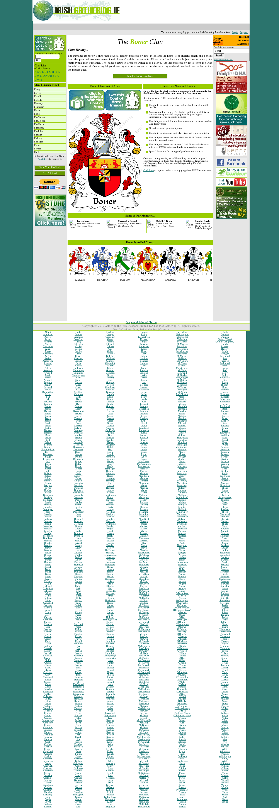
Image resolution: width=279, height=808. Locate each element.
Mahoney (144, 495)
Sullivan (225, 596)
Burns (48, 564)
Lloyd (144, 423)
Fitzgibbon (78, 687)
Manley (144, 509)
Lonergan (144, 430)
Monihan (182, 442)
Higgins (110, 586)
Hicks (110, 584)
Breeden (48, 514)
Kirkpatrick (144, 337)
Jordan (110, 703)
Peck (182, 754)
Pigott (182, 773)
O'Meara (182, 687)
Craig (78, 332)
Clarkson (47, 672)
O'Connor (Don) (182, 607)
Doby (78, 471)
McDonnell (144, 670)
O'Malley (182, 682)
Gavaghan (78, 794)
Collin (48, 703)
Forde (78, 725)
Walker (224, 708)
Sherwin (225, 519)
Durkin (78, 581)
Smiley (224, 548)
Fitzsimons (78, 694)
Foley (78, 718)
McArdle (144, 560)
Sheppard (225, 514)
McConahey (144, 619)
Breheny (48, 519)
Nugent (182, 584)
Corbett (48, 754)
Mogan (182, 428)
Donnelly (78, 495)
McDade (144, 653)
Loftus (144, 425)
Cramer (78, 334)
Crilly (78, 341)
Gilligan (110, 356)
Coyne (48, 802)
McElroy (144, 684)
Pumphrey (182, 799)
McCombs (144, 617)
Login (235, 32)
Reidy (225, 373)
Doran (78, 504)
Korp (143, 351)
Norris (182, 579)
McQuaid (182, 373)
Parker (182, 737)
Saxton (224, 459)
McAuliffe (144, 564)
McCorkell (144, 627)
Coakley (48, 689)
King (110, 804)
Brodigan (48, 538)
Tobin (225, 651)
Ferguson (78, 660)
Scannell (225, 466)
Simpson (225, 528)
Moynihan (182, 483)
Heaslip (110, 543)
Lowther (144, 442)
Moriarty (182, 459)
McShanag (182, 382)
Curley (78, 380)
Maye (144, 545)
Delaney (78, 428)
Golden (110, 385)
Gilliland (110, 358)
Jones (110, 701)
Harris (110, 497)
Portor (182, 780)
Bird (48, 461)
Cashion (48, 646)
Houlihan (110, 641)
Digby (78, 461)
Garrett (78, 782)
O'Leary (182, 675)
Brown (47, 548)
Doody (78, 500)
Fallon (78, 629)
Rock (225, 409)
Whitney (225, 754)
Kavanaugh (110, 715)
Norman (182, 576)
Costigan (48, 780)
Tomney (225, 655)
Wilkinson (225, 763)
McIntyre (144, 787)
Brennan (48, 521)
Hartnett (110, 504)
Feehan (78, 651)
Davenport (78, 411)
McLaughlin (144, 806)
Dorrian (78, 507)
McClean (144, 603)
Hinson (110, 598)
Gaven (78, 797)
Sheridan (224, 516)
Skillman (224, 536)
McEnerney (144, 691)
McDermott (144, 660)
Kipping (144, 332)
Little (143, 421)
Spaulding (225, 555)
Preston (182, 792)
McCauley (144, 598)
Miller (182, 413)
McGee (144, 713)
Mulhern (182, 495)
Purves (182, 806)
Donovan (78, 497)
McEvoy (144, 696)
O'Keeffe (182, 670)
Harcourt (110, 478)
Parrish (182, 739)
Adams (47, 339)
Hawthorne (110, 524)
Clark (48, 667)
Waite (225, 703)
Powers (182, 787)
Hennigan (110, 564)
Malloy (144, 500)
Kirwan (144, 339)
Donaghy (78, 483)
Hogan (110, 612)
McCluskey (144, 610)
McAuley (144, 562)
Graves (110, 411)
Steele (225, 574)
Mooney (182, 449)
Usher (225, 689)
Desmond (78, 445)
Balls (48, 399)
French (78, 749)
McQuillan (182, 380)
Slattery (225, 540)
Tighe (225, 643)
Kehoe (110, 742)
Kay (110, 718)
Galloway (78, 768)
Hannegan (110, 469)
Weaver (225, 734)
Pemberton (182, 761)
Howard (110, 646)
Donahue (78, 485)
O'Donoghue (182, 624)
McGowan (144, 749)
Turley (224, 677)
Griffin (110, 425)
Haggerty (110, 445)
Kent (110, 768)
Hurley (110, 665)
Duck (78, 550)
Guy (110, 435)
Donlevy (78, 490)
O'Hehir (182, 663)
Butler (48, 572)
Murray (182, 533)
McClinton (144, 605)
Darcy (78, 409)
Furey (78, 756)
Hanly (110, 466)
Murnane (182, 528)
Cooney (48, 746)
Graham (110, 406)
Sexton (224, 478)
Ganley (78, 775)
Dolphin (78, 480)
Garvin (78, 787)
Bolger (47, 476)
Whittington (225, 756)
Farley (78, 636)
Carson (47, 636)
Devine (78, 454)
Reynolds (225, 377)
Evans (78, 607)
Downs (78, 526)
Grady (110, 404)
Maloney (144, 504)
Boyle (48, 492)
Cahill (48, 584)
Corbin (47, 756)
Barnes (47, 409)
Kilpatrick (110, 799)
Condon (48, 711)
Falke (78, 627)
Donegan (78, 488)
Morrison (182, 471)
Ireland (110, 682)
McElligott (144, 682)
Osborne (182, 725)
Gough (110, 394)
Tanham (225, 615)
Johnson (110, 696)
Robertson (225, 399)
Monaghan (182, 437)
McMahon (182, 339)
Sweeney (224, 603)
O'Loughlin (182, 677)
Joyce (110, 706)
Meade (182, 397)
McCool (144, 624)
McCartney (144, 596)
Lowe (144, 440)
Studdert (225, 593)
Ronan (225, 418)
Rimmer (225, 389)
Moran (182, 454)
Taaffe (225, 605)
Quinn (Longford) (225, 341)
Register (244, 32)
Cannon (48, 607)
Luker (144, 447)
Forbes (78, 720)
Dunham (78, 572)
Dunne (78, 574)
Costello (48, 775)
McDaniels (144, 658)
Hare (110, 483)
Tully (225, 672)
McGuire (144, 775)
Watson (224, 727)
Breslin (47, 524)
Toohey (225, 658)
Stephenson (225, 579)
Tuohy (224, 675)
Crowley (78, 358)
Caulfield (48, 655)
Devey (78, 452)
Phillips (182, 768)
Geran (110, 339)
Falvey (78, 631)
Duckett (78, 552)
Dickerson (78, 459)
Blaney (47, 469)
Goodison (110, 387)
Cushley (78, 392)
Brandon (48, 507)
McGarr (144, 711)
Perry (182, 763)
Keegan (110, 732)
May (144, 543)
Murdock (182, 526)
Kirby (144, 334)
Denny (78, 437)
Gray (110, 413)
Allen (48, 349)
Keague (110, 720)
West (225, 742)
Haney (110, 461)
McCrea (144, 639)
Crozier (78, 361)
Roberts (225, 397)
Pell (182, 758)
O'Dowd (182, 627)
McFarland (143, 699)
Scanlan (225, 461)
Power (182, 785)
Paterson (182, 742)
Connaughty (48, 720)
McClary (144, 600)
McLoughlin (182, 334)
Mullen (182, 502)
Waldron (225, 706)
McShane (182, 385)
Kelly (110, 761)
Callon (48, 600)
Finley (78, 672)
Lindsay (144, 418)
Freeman (78, 746)
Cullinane (78, 368)
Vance (225, 694)
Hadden (110, 440)
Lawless (144, 385)
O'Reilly (182, 701)
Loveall (144, 437)
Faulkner (78, 643)
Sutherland (224, 600)
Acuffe (47, 337)
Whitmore (225, 751)
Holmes (110, 622)
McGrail (144, 754)
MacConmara (144, 464)
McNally (182, 358)
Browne (48, 550)
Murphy (182, 531)
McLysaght (182, 337)
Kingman (110, 806)
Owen (182, 727)
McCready (144, 641)
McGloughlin (144, 737)
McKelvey (144, 794)
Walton (224, 718)
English (78, 600)
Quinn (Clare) (225, 339)
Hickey (110, 581)
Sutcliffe (225, 598)
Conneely (48, 723)
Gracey (110, 401)
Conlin (47, 715)
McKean (144, 790)
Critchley (78, 344)
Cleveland (48, 677)
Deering (78, 425)
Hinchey (110, 593)
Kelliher (110, 758)
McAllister (144, 555)
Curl (78, 377)
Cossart (47, 773)
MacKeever (144, 466)
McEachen (144, 677)
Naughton (182, 545)
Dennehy (78, 433)
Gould (110, 397)
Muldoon (182, 492)
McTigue (182, 389)
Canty (48, 612)
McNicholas (182, 368)
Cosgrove (48, 770)
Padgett (182, 732)
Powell (182, 782)
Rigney (224, 385)
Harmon (110, 488)
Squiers (225, 557)
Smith (225, 550)
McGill (143, 718)
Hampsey (110, 459)
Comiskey (48, 708)
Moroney (182, 466)
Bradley (48, 497)
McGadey (144, 701)
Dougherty (78, 512)
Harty (110, 507)
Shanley (225, 492)
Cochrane (48, 691)
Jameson (110, 689)
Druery (78, 545)
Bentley (48, 447)
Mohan (182, 430)
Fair (78, 622)
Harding (110, 480)
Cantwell (48, 610)
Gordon (110, 389)
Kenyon (110, 770)
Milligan (182, 416)
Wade (225, 701)
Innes (110, 679)
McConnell (144, 622)
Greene (110, 418)
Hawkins (110, 521)
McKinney (144, 802)
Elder (78, 593)
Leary (144, 397)
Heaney (110, 538)
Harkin (110, 485)
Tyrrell (224, 687)
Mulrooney (182, 516)
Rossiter (225, 425)
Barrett (47, 413)
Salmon (225, 447)
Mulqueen (182, 514)
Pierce (182, 770)
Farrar (78, 639)
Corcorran (48, 761)
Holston (110, 624)
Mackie (144, 471)
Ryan (225, 442)
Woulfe (224, 785)
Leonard (144, 413)
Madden (144, 473)
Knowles (144, 344)
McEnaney (143, 687)
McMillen (182, 346)
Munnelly (182, 524)
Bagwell (48, 387)
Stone (225, 588)
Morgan (182, 457)
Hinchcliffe (110, 591)
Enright (78, 605)
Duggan (78, 562)
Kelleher (110, 749)
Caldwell (48, 586)
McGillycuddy (144, 720)
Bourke (48, 480)
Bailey (48, 389)
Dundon (78, 569)
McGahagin (144, 708)
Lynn (143, 454)
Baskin (47, 423)
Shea (225, 504)
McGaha (144, 706)
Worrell (225, 782)
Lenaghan (144, 409)
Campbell (48, 603)
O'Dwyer (182, 636)
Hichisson (110, 579)
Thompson (224, 629)
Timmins (224, 646)
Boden (48, 471)
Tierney (225, 641)
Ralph (225, 351)
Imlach (110, 675)
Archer (47, 358)
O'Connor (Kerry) (182, 610)
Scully (225, 473)
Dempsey (78, 430)
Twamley (225, 682)
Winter (224, 773)
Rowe (225, 430)
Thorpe (225, 639)
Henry (110, 567)
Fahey (78, 617)
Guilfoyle (110, 430)
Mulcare (182, 490)
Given (110, 368)
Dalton (78, 401)
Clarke (48, 670)
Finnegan (78, 677)
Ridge (225, 382)
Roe (225, 413)
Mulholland (182, 497)
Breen (48, 516)
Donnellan (78, 492)
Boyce (48, 488)
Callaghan (48, 588)
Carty (48, 641)
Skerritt (225, 533)
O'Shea (182, 711)
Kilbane (110, 787)
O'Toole (182, 718)
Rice (225, 380)
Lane (143, 365)
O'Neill (182, 696)
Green (110, 416)
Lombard (144, 428)
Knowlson (144, 346)
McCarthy (144, 593)
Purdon (182, 804)
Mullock (182, 509)
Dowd (78, 516)
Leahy (144, 394)
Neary (182, 548)
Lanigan (144, 373)
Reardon (225, 361)
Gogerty (110, 382)
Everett (78, 610)
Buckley (48, 557)
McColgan (144, 612)
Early (78, 588)
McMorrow (182, 351)
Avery (48, 377)
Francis (78, 742)
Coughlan (48, 785)
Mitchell (182, 423)
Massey (144, 533)
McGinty (144, 732)
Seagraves (225, 476)
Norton (182, 581)
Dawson (78, 418)
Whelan (225, 746)
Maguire (144, 488)
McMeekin (182, 344)
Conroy (48, 732)
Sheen (225, 512)
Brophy (48, 545)
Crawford (78, 339)
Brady (48, 502)
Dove (78, 514)
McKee (144, 792)
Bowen (47, 483)
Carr (48, 627)
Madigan (144, 480)
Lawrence (144, 389)
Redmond (225, 363)
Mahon (144, 492)
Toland (224, 653)
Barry (48, 418)
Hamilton (110, 457)
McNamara (182, 361)
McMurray (182, 356)
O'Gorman (182, 643)
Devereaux (78, 447)
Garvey (78, 785)
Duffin (78, 557)
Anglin (47, 356)
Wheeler (225, 744)
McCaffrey (143, 574)
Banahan (48, 401)
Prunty (182, 797)
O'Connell (182, 605)
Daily (78, 397)
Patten (182, 746)
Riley (225, 387)
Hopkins (110, 629)
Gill (110, 349)
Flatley (78, 703)
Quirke (224, 344)
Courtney (48, 790)
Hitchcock (110, 600)
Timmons (225, 648)
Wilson (224, 770)
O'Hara (182, 653)
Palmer (182, 734)
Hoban (110, 605)
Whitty (224, 758)
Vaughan (224, 699)
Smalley (225, 545)
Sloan (225, 543)
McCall (144, 576)
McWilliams (182, 394)
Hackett (110, 437)
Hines (110, 596)
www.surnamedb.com (223, 59)
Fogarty (78, 715)
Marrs (144, 524)
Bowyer (48, 485)
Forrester (78, 730)
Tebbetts (225, 622)
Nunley (182, 588)
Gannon (78, 778)
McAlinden (144, 552)
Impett (110, 677)
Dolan (78, 478)
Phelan (182, 766)
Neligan (182, 552)
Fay (78, 646)
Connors (48, 730)
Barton (47, 421)
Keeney (110, 739)
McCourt (144, 634)
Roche (225, 404)
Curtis (78, 387)
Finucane (78, 679)
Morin (182, 461)
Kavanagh (110, 713)
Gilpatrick (110, 363)
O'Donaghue (182, 619)
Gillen (110, 351)
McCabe (144, 569)
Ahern (48, 344)
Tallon (225, 612)
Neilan (182, 550)
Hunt (110, 660)
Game (78, 773)
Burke (48, 560)
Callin (48, 596)
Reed (224, 365)
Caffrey (48, 581)
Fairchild (78, 624)
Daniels (78, 406)
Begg (48, 435)
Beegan (48, 433)
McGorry (144, 744)
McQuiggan (182, 377)
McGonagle (144, 739)
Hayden (110, 526)
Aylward (48, 380)
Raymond (225, 356)
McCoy (144, 636)
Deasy (78, 423)
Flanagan (78, 699)
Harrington (110, 495)
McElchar (144, 679)
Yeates (225, 794)
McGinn (144, 727)
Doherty (78, 476)
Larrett (144, 377)
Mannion (143, 514)
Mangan (144, 507)
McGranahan (143, 756)
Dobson (78, 469)
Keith (110, 744)
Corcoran (48, 758)
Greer (110, 421)
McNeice (182, 363)
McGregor (144, 766)
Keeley (110, 734)
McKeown (144, 799)
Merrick (182, 411)
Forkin (78, 727)
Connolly (48, 727)
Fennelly (78, 655)
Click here (43, 159)
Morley (182, 464)
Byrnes (47, 579)
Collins (47, 706)
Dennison (78, 435)
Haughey (110, 519)
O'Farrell (182, 639)
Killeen (110, 794)
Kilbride (110, 790)
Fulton (78, 754)
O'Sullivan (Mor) (182, 715)
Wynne (224, 790)
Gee (78, 806)
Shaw (225, 502)
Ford (78, 723)
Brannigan (48, 509)
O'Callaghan (182, 600)
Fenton (78, 658)
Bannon (48, 404)
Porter (182, 778)
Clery (48, 675)
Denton (78, 440)
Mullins (182, 507)
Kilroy (110, 802)
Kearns (110, 727)
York (224, 797)
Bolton (47, 478)
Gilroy (110, 365)
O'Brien (182, 596)
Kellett (110, 754)
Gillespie (110, 353)
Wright (224, 787)
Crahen (47, 806)
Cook (48, 742)
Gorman (110, 392)
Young (224, 802)
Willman (225, 768)
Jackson (110, 687)
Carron (47, 634)
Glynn (110, 375)
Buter (48, 569)
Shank (225, 490)
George (110, 334)
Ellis (78, 598)
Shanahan (225, 485)
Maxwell (144, 540)
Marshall (144, 526)
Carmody (48, 619)
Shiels (225, 524)
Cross (78, 353)
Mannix (144, 516)
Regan (225, 368)
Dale (78, 399)
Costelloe (48, 778)
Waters (225, 725)
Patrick (182, 744)
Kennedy (110, 763)
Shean (225, 507)
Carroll (47, 631)
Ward (225, 720)
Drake (78, 531)
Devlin (78, 457)
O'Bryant (182, 598)
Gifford (110, 344)
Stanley (225, 567)
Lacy (143, 353)
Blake (48, 466)
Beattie (47, 428)
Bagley (47, 385)
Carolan (48, 624)
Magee (144, 485)
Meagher (182, 399)
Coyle (48, 799)
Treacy (224, 667)
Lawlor (144, 387)
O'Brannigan (182, 593)
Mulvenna (182, 521)
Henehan (110, 557)
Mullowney (182, 512)
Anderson (48, 353)
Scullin (224, 471)
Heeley (110, 548)
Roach (225, 392)
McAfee (144, 550)
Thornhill (225, 634)
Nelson (182, 555)
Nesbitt (182, 557)
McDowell (144, 675)
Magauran (144, 483)
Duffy (78, 560)
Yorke (225, 799)
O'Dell (182, 617)
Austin (48, 375)
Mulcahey (182, 485)
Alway (48, 351)
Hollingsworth (110, 619)
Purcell (182, 802)
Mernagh (182, 409)
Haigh (110, 447)
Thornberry (225, 631)
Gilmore (110, 361)
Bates (48, 425)
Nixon (182, 567)
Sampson (225, 449)
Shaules (225, 500)
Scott (224, 469)
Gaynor (78, 802)
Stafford (225, 564)
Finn (78, 675)
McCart (144, 586)
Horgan (110, 634)
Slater (225, 538)
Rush (224, 437)
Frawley (78, 744)
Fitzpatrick (78, 691)
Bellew (47, 442)
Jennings (110, 694)
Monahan (182, 440)
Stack (225, 562)
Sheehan (225, 509)
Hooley (110, 627)
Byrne (48, 576)
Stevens (225, 581)
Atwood (48, 373)
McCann (144, 581)
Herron (110, 569)
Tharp (225, 627)
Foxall (78, 737)
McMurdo (182, 353)
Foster (78, 732)
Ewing (78, 612)
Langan (144, 370)
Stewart (225, 584)
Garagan (78, 780)
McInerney (144, 785)
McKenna (144, 797)
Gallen (78, 766)
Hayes (110, 528)
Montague (182, 445)
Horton (110, 636)
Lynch (144, 452)
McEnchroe (144, 689)
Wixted (224, 775)
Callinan (48, 598)
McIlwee (144, 782)
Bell (48, 440)
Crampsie (78, 337)
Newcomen (182, 562)
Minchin (182, 418)
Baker (48, 394)
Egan (78, 591)
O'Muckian (182, 691)
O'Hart (182, 658)
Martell (144, 528)
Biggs (48, 457)
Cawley (48, 658)
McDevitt (144, 663)
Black (48, 464)
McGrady (144, 751)
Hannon (110, 471)
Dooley (78, 502)
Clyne (48, 687)
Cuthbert (78, 394)
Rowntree (225, 433)
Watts (225, 732)
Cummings (78, 370)
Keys (110, 780)
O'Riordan (182, 703)
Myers (182, 538)
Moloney (182, 435)
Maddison (144, 476)
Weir (225, 739)
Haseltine (110, 512)
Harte (110, 502)
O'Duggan (182, 634)
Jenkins (110, 691)
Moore (182, 452)
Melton (182, 404)
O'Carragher (182, 603)
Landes (144, 363)
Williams (225, 766)
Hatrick (110, 516)
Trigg (225, 670)
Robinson (225, 401)
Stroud (224, 591)
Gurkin (110, 433)
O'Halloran (182, 648)
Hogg (110, 615)
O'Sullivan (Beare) (182, 713)
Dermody (78, 442)
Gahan (78, 761)
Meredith (182, 406)
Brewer (47, 528)
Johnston (110, 699)
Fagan (78, 615)
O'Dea (182, 615)
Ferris (78, 663)
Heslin (110, 572)
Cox (48, 797)
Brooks (47, 543)
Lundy (144, 449)
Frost (78, 751)
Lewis (144, 416)
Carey (48, 615)
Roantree (224, 394)
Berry (48, 452)
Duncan (78, 567)
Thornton (225, 636)
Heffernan (110, 550)
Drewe (78, 540)
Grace (110, 399)
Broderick (48, 536)
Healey (110, 533)
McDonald (144, 667)
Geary (78, 804)
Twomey (225, 684)
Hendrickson (110, 555)
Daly (78, 404)
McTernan (182, 387)
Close (48, 684)
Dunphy (78, 576)
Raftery (225, 349)
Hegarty (110, 552)
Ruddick (225, 435)
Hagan (110, 442)
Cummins (78, 373)
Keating (110, 730)
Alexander (48, 346)
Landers (144, 361)
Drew (78, 538)
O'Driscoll (182, 629)
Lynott (144, 457)
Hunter (110, 663)
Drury (78, 548)
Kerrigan (110, 778)
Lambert (144, 358)
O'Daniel (182, 612)
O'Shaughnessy (182, 708)
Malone (144, 502)
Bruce (48, 552)
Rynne (225, 445)
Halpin (110, 452)
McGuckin (144, 768)
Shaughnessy (224, 497)
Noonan (182, 572)
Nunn (182, 591)
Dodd (78, 473)
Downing (78, 524)
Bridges (48, 531)
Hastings (110, 514)
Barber (47, 406)
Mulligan (182, 504)
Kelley (110, 756)
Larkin (144, 375)
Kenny (110, 766)
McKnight (144, 804)
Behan (48, 437)
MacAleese (143, 461)
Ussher (224, 691)
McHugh (144, 780)
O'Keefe (182, 667)
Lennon (144, 411)
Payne (182, 751)
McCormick (144, 631)
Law (144, 382)
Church (48, 663)
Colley (48, 699)
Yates (225, 792)
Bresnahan (48, 526)
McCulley (144, 648)
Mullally (182, 500)
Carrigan (48, 629)
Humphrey (110, 653)
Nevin (182, 560)
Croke (78, 346)
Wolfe (225, 778)
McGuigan (144, 770)
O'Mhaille (182, 689)
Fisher (78, 682)
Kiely (110, 782)
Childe (48, 660)
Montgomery (182, 447)
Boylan (47, 490)
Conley (47, 713)
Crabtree (48, 804)
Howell (110, 648)
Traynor (225, 665)
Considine (48, 734)
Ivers (110, 684)
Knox (144, 349)
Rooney (225, 421)
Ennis (78, 603)
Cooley (47, 744)
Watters (224, 730)
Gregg (110, 423)
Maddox (144, 478)
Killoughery (110, 797)
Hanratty (110, 473)
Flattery (78, 706)
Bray (48, 512)
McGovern (143, 746)
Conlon (48, 718)
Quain (225, 332)
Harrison (110, 500)
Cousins (48, 792)
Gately (78, 790)
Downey (78, 521)
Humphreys (110, 655)
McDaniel (144, 655)
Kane (110, 711)
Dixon (78, 466)
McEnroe (144, 694)
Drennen (78, 536)
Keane (110, 723)
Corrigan (47, 768)
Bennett (48, 445)
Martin (144, 531)
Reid (225, 370)
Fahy (78, 619)
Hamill (110, 454)
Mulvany (182, 519)
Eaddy (78, 586)
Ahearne (48, 341)
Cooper (48, 749)
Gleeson (110, 370)
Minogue (182, 421)
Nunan (182, 586)
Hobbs (110, 607)
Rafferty (225, 346)
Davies (78, 413)
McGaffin (144, 703)
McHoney (144, 778)
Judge (110, 708)
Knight (143, 341)
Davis (78, 416)
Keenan (110, 737)
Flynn (78, 713)
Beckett (48, 430)
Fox (78, 734)
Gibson (110, 341)
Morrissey (182, 473)
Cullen (78, 365)
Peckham (182, 756)
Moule (182, 478)
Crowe (78, 356)
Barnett (47, 411)
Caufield (48, 653)
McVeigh (182, 392)
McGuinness (144, 773)
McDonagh (144, 665)
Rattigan (225, 353)
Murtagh (182, 536)
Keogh (110, 773)
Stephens (224, 576)
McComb (144, 615)
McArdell (144, 557)
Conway (48, 737)
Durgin (78, 579)
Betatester (48, 454)
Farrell (78, 641)
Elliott (78, 596)
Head (110, 531)
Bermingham (47, 449)
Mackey (144, 469)
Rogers (224, 416)
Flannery (78, 701)
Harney (110, 490)
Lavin (144, 380)
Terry (225, 624)
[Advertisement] (50, 257)
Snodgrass (225, 552)
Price (182, 794)
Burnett (48, 562)
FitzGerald (78, 684)
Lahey (144, 356)
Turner (224, 679)
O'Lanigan (182, 672)
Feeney (78, 653)
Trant (225, 663)
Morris (182, 469)
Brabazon (48, 495)
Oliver (182, 720)
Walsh (225, 715)
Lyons (144, 459)
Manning (143, 512)
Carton (47, 639)
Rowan (224, 428)
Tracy (225, 660)
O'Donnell (182, 622)
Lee (144, 401)
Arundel (48, 363)
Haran (110, 476)
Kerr (110, 775)
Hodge (110, 610)
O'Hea (182, 660)
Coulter (48, 787)
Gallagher (78, 763)
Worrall (225, 780)
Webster (225, 737)
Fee (78, 648)
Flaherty (78, 696)
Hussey (110, 667)
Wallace (225, 713)
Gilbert (110, 346)
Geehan (110, 332)
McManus (182, 341)
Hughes (110, 651)
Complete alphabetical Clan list (141, 322)
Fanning (78, 634)
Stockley (225, 586)
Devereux (78, 449)
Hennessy (110, 562)
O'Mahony (182, 679)
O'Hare (182, 655)
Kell (110, 746)
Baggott (48, 382)
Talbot (225, 610)
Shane (225, 488)
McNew (182, 365)
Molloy (182, 433)
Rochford (225, 406)
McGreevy (144, 763)
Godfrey (110, 377)
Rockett (225, 411)
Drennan (78, 533)
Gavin (78, 799)
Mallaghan (144, 497)
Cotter (48, 782)
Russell (224, 440)
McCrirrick (144, 643)
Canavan (48, 605)
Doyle (78, 528)
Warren (224, 723)
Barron (47, 416)
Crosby (78, 351)
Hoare (110, 603)
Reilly (225, 375)
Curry (78, 385)
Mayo (144, 548)
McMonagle (182, 349)
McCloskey (144, 607)
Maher (144, 490)
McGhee (144, 715)
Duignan (78, 564)
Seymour (225, 480)
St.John (225, 560)
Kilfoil (110, 792)
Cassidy (48, 651)
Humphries (110, 658)
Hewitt (110, 576)
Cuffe (78, 363)
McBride (144, 567)
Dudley (78, 555)
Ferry (78, 667)
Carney (47, 622)
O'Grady (182, 646)
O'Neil (182, 694)
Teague (224, 619)
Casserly (48, 648)
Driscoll (78, 543)
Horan (110, 631)
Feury (78, 670)
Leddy (144, 399)
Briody (47, 533)
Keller (110, 751)
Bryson (47, 555)
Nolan (182, 569)
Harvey (110, 509)
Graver (110, 409)
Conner (48, 725)
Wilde (225, 761)
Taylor (225, 617)
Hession (110, 574)
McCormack (144, 629)
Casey (48, 643)
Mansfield (144, 519)
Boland (47, 473)
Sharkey (225, 495)
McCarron (144, 584)
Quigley (225, 334)
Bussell (47, 567)
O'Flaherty (182, 641)
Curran (78, 382)
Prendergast (182, 790)
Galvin (78, 770)
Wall (225, 711)
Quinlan (225, 337)
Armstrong (48, 361)
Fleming (78, 708)
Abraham (48, 334)
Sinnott (224, 531)
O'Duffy (182, 631)
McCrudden (144, 646)
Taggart (225, 607)
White (225, 749)
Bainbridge (47, 392)
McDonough (144, 672)
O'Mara (182, 684)
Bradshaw (48, 500)
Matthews (144, 538)
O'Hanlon (182, 651)
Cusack (78, 389)
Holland (110, 617)
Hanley (110, 464)
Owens (182, 730)
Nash (182, 543)
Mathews (144, 536)
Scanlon (225, 464)
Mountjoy (182, 480)
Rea (225, 358)
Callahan (48, 591)
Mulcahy (182, 488)
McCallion (144, 579)
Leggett (144, 404)
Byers (48, 574)
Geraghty (110, 337)
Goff (110, 380)
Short (225, 526)
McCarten (144, 591)
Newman (182, 564)
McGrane (144, 758)
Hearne (110, 540)
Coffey (47, 694)
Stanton (225, 569)
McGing (144, 723)
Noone (182, 574)
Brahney (48, 504)
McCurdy (144, 651)
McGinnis (144, 730)
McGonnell (144, 742)
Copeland (48, 751)
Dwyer (78, 584)
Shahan (225, 483)
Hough (110, 639)
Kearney (110, 725)
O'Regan (182, 699)
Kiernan (110, 785)
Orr (182, 723)
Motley (182, 476)
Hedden (110, 545)
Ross (225, 423)
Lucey (144, 445)
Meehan (182, 401)
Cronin (78, 349)
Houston (110, 643)
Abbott (47, 332)
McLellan (182, 332)
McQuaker (182, 375)
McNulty (182, 370)
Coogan (48, 739)
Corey (48, 763)
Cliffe (48, 679)
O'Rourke (182, 706)
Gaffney (78, 758)
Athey (48, 368)
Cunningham (78, 375)
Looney (144, 435)
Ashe (47, 365)
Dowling (78, 519)
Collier (47, 701)
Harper (110, 492)
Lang (143, 368)
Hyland (110, 670)
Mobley (182, 425)
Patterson (182, 749)
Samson (225, 452)
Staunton (224, 572)
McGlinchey (144, 734)
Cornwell (48, 766)
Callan (48, 593)
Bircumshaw (48, 459)
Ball (48, 397)
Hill (110, 588)
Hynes (110, 672)
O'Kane (182, 665)
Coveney (47, 794)
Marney (144, 521)
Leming (144, 406)
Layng (144, 392)
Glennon (110, 373)
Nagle (182, 540)
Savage (224, 457)
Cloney (47, 682)
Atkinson (48, 370)
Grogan (110, 428)
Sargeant (225, 454)
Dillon (78, 464)
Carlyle (47, 617)
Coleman (47, 696)
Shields (224, 521)
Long (144, 433)
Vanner (224, 696)
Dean (78, 421)
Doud (78, 509)
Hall (110, 449)
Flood (78, 711)
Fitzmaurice (78, 689)
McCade (144, 572)
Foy (78, 739)
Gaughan (78, 792)
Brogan (48, 540)
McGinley (144, 725)
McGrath (144, 761)
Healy (110, 536)
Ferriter (78, 665)
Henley (110, 560)
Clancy (47, 665)
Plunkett (182, 775)
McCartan (144, 588)
